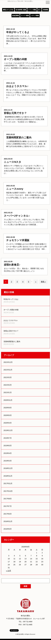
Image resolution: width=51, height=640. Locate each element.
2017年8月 (8, 499)
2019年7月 (8, 438)
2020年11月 (8, 400)
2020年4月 (8, 423)
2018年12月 (8, 468)
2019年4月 (8, 453)
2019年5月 (8, 446)
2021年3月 (8, 377)
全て (39, 9)
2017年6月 (8, 514)
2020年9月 (8, 408)
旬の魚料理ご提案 (21, 9)
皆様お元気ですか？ (11, 331)
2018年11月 (8, 476)
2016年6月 (8, 529)
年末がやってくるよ (11, 299)
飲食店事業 (15, 15)
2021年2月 (8, 385)
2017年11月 (8, 483)
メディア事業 (35, 15)
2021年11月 (8, 370)
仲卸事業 (45, 9)
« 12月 (8, 571)
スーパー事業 (25, 15)
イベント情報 (32, 9)
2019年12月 (8, 430)
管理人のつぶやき (8, 9)
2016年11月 (8, 521)
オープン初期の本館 (11, 310)
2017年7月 (8, 506)
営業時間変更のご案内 (12, 341)
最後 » (43, 282)
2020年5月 (8, 415)
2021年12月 (8, 362)
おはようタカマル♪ (11, 320)
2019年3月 (8, 461)
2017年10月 (8, 491)
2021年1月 (8, 392)
